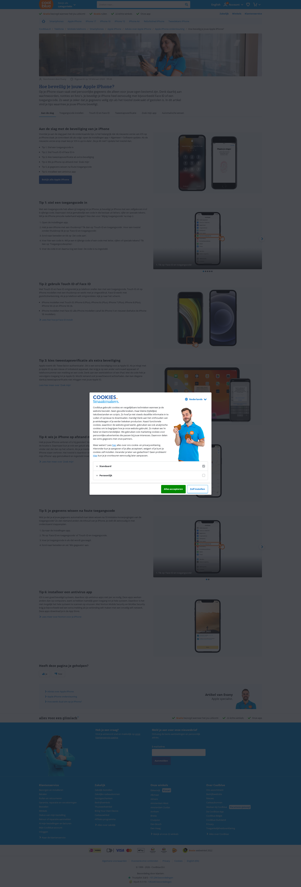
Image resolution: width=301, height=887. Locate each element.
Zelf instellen (197, 489)
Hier (95, 455)
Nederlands (195, 399)
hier (114, 445)
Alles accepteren (173, 489)
